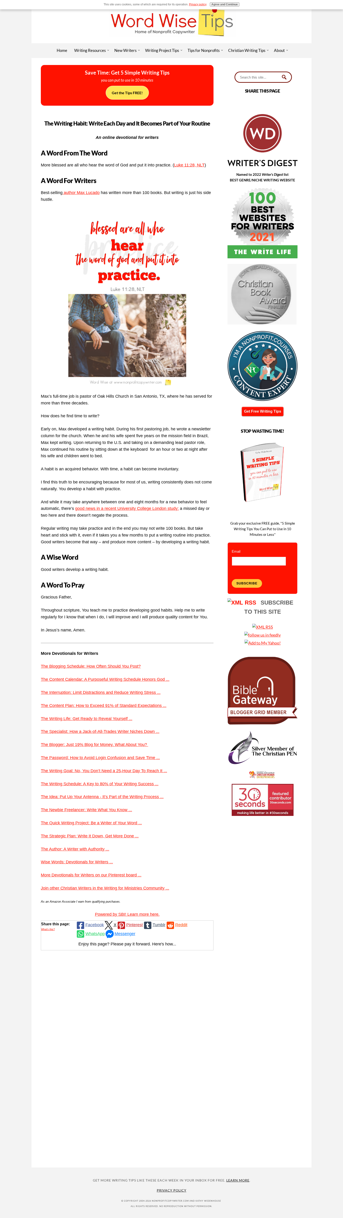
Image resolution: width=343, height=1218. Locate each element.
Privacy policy (197, 4)
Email (236, 551)
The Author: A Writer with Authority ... (75, 849)
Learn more (237, 1180)
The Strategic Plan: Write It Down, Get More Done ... (90, 836)
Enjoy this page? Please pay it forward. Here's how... (127, 944)
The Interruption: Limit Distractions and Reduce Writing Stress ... (101, 692)
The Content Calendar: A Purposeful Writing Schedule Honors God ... (105, 679)
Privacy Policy (171, 1190)
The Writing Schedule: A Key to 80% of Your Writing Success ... (99, 784)
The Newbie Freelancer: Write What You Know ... (86, 809)
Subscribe (246, 583)
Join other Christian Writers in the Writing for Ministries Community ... (105, 888)
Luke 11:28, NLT (189, 165)
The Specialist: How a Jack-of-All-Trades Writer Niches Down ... (100, 731)
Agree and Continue (224, 4)
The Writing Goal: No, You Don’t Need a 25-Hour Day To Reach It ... (104, 770)
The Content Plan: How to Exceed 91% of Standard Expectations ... (103, 705)
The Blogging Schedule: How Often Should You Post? (91, 666)
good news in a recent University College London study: (127, 508)
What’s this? (48, 929)
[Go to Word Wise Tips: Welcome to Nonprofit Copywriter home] (172, 41)
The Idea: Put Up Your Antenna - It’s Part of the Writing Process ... (102, 796)
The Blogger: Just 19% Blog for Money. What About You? (94, 744)
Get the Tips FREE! (127, 92)
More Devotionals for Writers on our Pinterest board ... (91, 875)
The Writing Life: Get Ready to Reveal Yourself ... (86, 718)
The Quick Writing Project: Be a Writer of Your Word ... (91, 823)
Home (62, 50)
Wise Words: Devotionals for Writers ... (77, 862)
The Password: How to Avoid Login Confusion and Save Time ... (100, 757)
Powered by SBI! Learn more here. (127, 914)
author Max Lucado (81, 192)
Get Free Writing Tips (262, 411)
